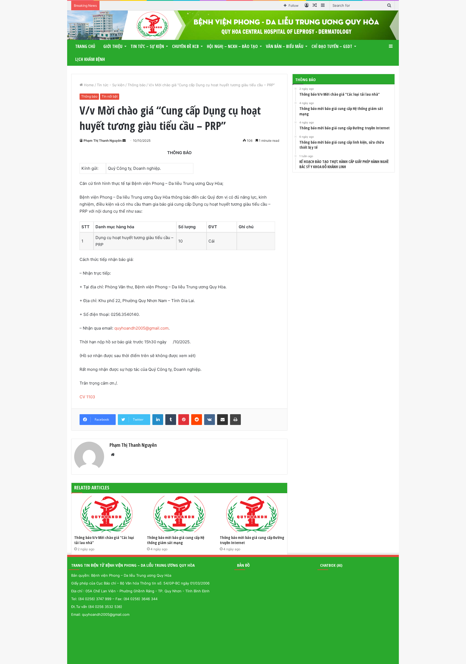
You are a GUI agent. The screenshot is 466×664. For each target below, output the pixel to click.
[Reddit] (196, 419)
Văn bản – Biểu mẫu (284, 46)
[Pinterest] (183, 419)
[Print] (235, 419)
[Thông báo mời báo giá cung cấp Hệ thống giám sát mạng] (179, 514)
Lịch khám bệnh (90, 59)
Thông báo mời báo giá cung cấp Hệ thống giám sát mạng (175, 540)
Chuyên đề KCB (185, 46)
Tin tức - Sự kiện (111, 85)
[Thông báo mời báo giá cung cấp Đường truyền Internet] (252, 514)
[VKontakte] (209, 419)
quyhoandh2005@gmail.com (141, 328)
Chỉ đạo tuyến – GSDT (331, 46)
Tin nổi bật (110, 96)
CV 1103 (87, 396)
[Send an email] (124, 141)
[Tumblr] (170, 419)
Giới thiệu (112, 46)
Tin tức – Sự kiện (147, 46)
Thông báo (137, 85)
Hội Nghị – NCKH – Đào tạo (232, 46)
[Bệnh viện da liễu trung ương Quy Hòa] (233, 25)
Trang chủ (85, 46)
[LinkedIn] (157, 419)
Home (88, 85)
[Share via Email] (222, 419)
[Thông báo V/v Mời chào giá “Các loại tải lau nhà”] (106, 514)
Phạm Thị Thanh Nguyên (103, 141)
